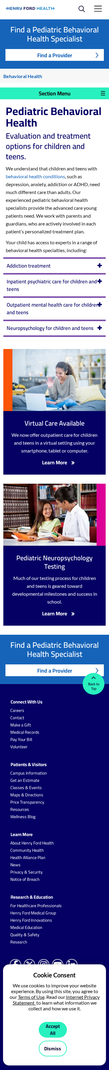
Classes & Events (26, 787)
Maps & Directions (26, 794)
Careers (17, 710)
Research (18, 942)
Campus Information (28, 773)
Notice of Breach (25, 879)
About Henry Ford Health (32, 843)
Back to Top (93, 686)
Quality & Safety (24, 934)
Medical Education (26, 927)
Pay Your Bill (21, 739)
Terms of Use (31, 997)
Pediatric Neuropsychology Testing (54, 562)
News (15, 864)
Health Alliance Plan (27, 857)
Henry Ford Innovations (31, 920)
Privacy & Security (26, 872)
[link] (30, 8)
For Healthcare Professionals (36, 905)
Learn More (54, 462)
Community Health (27, 850)
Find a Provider (54, 55)
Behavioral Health (22, 76)
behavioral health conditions (35, 176)
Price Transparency (27, 802)
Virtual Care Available (54, 423)
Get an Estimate (24, 780)
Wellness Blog (22, 816)
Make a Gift (20, 725)
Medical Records (24, 732)
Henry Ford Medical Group (33, 912)
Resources (19, 809)
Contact (17, 717)
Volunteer (19, 746)
